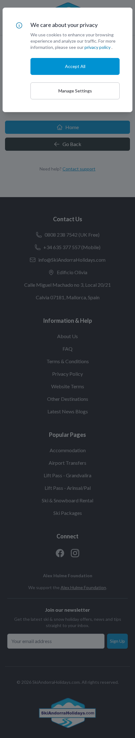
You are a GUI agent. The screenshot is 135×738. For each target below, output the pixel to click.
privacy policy (97, 47)
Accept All (75, 66)
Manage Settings (75, 90)
